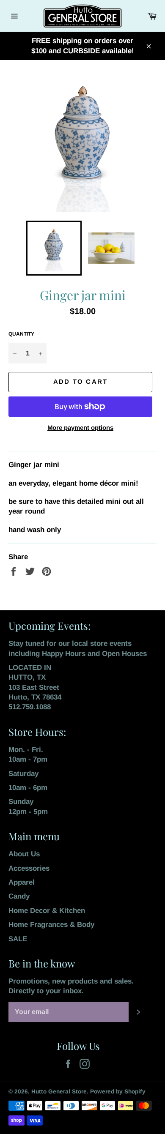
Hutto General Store (59, 1091)
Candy (19, 896)
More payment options (80, 427)
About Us (24, 854)
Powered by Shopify (118, 1091)
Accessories (29, 868)
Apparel (21, 882)
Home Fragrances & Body (51, 925)
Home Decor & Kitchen (46, 911)
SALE (17, 939)
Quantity (21, 334)
